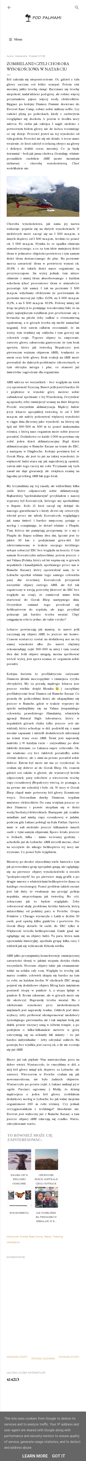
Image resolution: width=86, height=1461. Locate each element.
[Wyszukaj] (76, 6)
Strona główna (43, 1358)
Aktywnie (12, 1236)
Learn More (35, 1456)
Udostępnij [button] (13, 1242)
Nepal (47, 1236)
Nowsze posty (17, 1356)
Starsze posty (69, 1356)
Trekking (57, 1236)
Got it (58, 1456)
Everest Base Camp (31, 1236)
